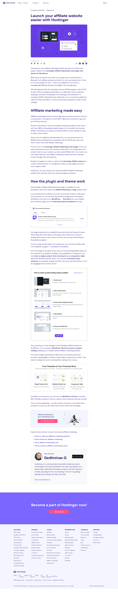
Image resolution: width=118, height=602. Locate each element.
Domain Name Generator (53, 545)
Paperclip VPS (17, 560)
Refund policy (38, 580)
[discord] (103, 571)
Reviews (67, 535)
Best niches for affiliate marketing (49, 439)
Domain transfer (35, 547)
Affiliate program (69, 537)
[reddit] (95, 571)
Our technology (85, 535)
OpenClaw (16, 558)
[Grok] (41, 63)
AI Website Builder (51, 537)
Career (82, 540)
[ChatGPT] (31, 63)
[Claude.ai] (35, 63)
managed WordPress (39, 85)
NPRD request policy (19, 580)
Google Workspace (19, 563)
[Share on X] (80, 63)
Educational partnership (71, 540)
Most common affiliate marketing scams (51, 446)
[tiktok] (99, 571)
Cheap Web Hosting (19, 565)
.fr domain (34, 553)
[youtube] (91, 571)
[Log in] (114, 3)
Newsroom (83, 537)
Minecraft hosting (18, 553)
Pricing (19, 3)
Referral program (69, 542)
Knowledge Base (97, 535)
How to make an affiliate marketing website (52, 436)
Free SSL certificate (36, 545)
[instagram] (83, 571)
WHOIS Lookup (35, 542)
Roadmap (67, 547)
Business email (17, 542)
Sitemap (67, 558)
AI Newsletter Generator (53, 555)
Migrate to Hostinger (52, 560)
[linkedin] (76, 571)
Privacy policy (29, 580)
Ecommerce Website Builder (54, 540)
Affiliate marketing (38, 116)
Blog (82, 542)
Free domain (34, 540)
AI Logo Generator (52, 558)
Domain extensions (36, 550)
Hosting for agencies (19, 550)
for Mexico (64, 247)
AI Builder (49, 532)
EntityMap (67, 560)
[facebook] (80, 571)
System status (69, 553)
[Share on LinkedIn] (86, 63)
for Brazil (54, 247)
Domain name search (37, 532)
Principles (83, 550)
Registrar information (58, 580)
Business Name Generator (53, 553)
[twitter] (87, 571)
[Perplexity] (44, 63)
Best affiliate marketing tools (47, 442)
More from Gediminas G (42, 480)
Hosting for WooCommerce (21, 547)
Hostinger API (50, 563)
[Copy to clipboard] (77, 63)
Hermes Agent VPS (19, 555)
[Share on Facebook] (83, 63)
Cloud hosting (17, 545)
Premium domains (36, 558)
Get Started (59, 512)
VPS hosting (17, 537)
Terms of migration (70, 550)
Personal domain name (37, 555)
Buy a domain (35, 535)
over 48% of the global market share (49, 128)
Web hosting (17, 532)
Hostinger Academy (98, 537)
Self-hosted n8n (18, 540)
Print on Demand (51, 547)
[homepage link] (9, 3)
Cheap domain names (37, 537)
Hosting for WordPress (20, 535)
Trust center (68, 555)
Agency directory (69, 545)
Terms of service (47, 580)
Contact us (96, 540)
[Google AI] (38, 63)
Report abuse (96, 542)
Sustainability (84, 547)
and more (54, 576)
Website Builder (51, 535)
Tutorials (95, 532)
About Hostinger (85, 532)
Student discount (85, 545)
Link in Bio (49, 550)
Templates (49, 542)
